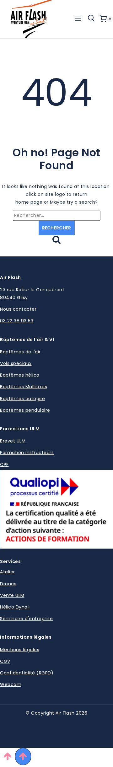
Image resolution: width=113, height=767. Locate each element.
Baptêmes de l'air (20, 352)
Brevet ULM (12, 441)
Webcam (10, 684)
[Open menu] (78, 19)
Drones (8, 584)
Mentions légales (19, 649)
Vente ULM (12, 595)
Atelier (7, 572)
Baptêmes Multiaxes (23, 387)
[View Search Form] (91, 19)
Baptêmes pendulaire (25, 410)
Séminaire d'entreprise (26, 618)
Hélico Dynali (15, 607)
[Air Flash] (31, 19)
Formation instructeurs (27, 452)
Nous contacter (18, 309)
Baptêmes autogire (22, 398)
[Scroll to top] (7, 757)
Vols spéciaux (16, 363)
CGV (5, 661)
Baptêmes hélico (20, 375)
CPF (4, 464)
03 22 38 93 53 (16, 321)
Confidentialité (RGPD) (26, 673)
